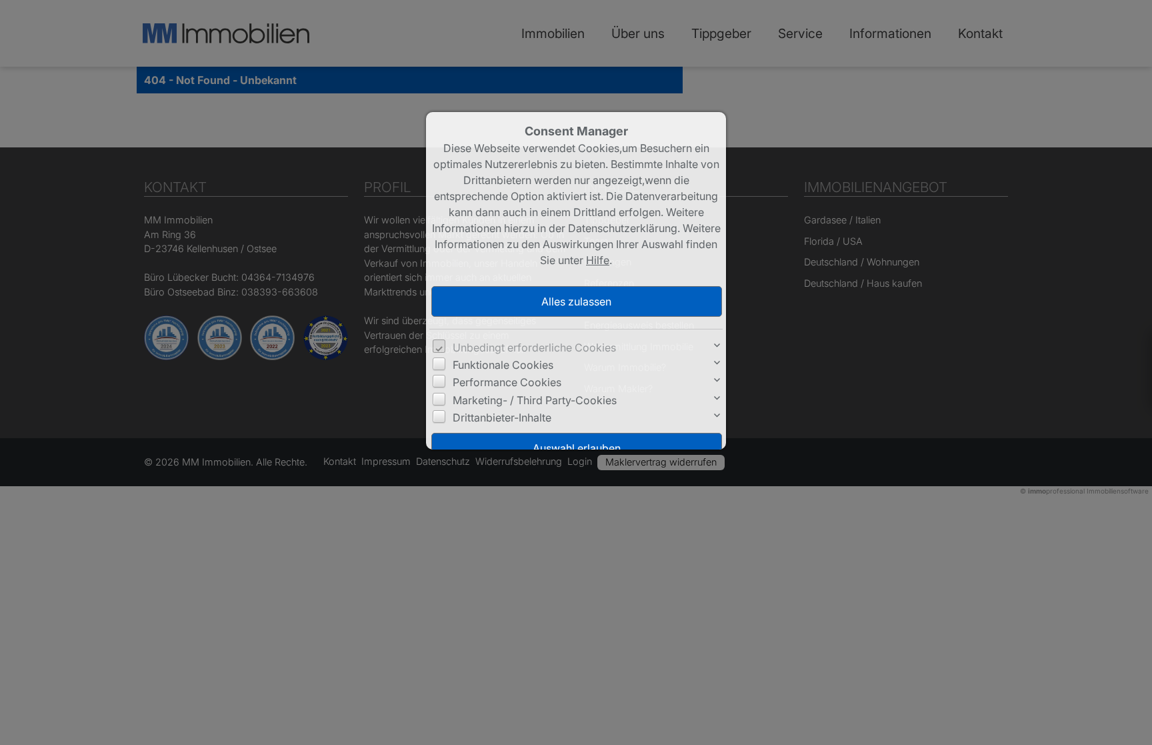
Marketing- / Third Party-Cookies (535, 400)
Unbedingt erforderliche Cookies (534, 347)
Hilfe (597, 260)
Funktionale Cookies (503, 364)
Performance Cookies (507, 382)
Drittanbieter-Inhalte (502, 417)
